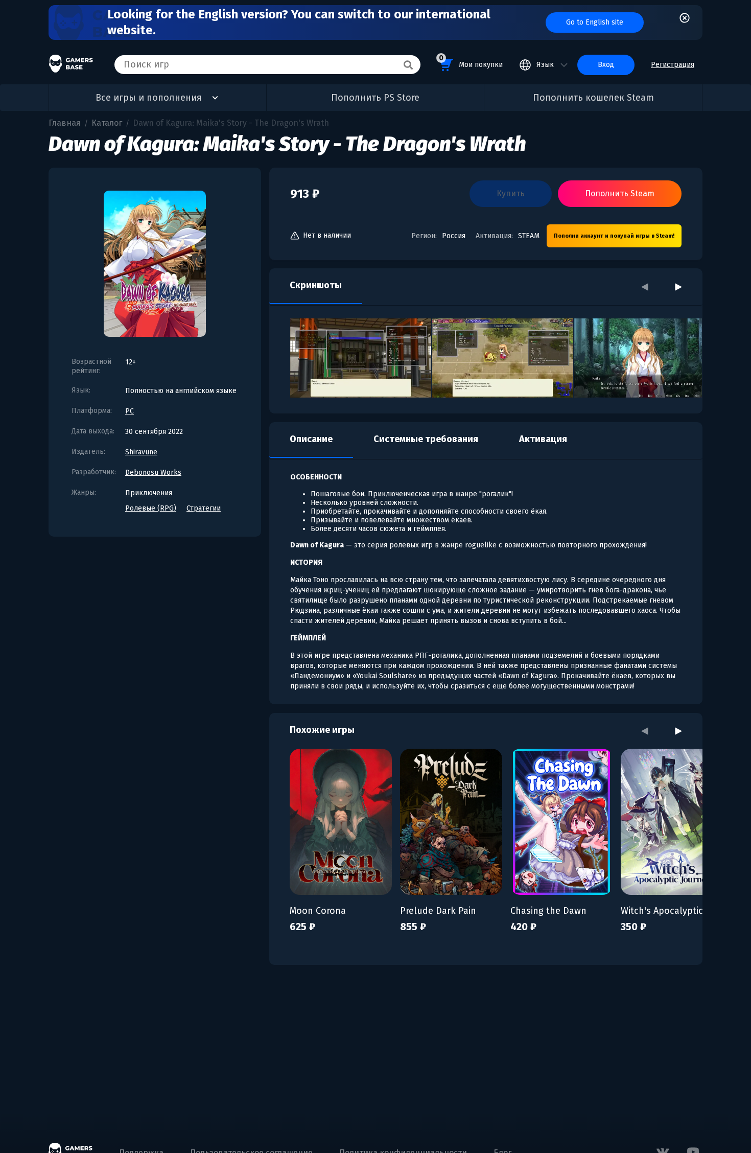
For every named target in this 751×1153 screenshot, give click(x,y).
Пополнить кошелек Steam (593, 97)
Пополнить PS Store (375, 97)
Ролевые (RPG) (150, 508)
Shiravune (141, 452)
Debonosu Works (153, 472)
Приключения (148, 493)
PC (129, 411)
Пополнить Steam (619, 193)
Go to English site (594, 22)
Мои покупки (471, 61)
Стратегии (203, 508)
